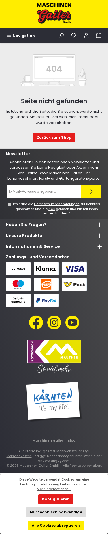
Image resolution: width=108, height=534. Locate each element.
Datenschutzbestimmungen (56, 204)
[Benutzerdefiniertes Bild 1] (54, 355)
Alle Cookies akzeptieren (56, 525)
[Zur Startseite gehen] (54, 13)
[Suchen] (61, 35)
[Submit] (91, 191)
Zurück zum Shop (54, 137)
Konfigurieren (56, 499)
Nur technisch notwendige (56, 512)
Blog (71, 440)
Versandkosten (19, 456)
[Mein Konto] (86, 35)
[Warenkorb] (98, 35)
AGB (51, 209)
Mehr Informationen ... (54, 489)
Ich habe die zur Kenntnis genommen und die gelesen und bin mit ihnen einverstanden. (56, 209)
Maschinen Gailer (48, 440)
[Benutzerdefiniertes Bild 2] (54, 402)
